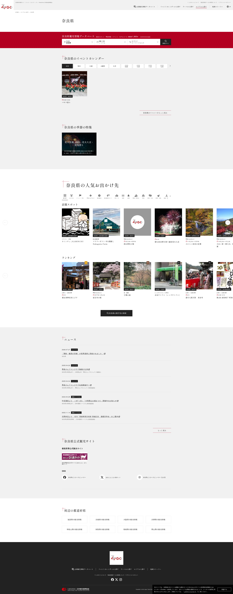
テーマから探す (188, 7)
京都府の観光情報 (102, 519)
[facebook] (112, 579)
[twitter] (116, 579)
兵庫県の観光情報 (158, 519)
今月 (114, 66)
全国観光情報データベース (145, 7)
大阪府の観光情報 (130, 519)
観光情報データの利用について (209, 2)
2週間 (103, 66)
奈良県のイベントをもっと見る (155, 113)
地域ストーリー (217, 7)
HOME (17, 12)
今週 (91, 66)
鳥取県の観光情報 (102, 529)
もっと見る (162, 430)
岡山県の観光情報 (158, 529)
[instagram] (120, 579)
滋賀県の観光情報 (75, 519)
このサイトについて (190, 591)
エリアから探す (201, 7)
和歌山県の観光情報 (74, 529)
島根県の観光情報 (130, 529)
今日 (67, 66)
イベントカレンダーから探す (170, 7)
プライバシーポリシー (225, 2)
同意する (224, 589)
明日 (79, 66)
